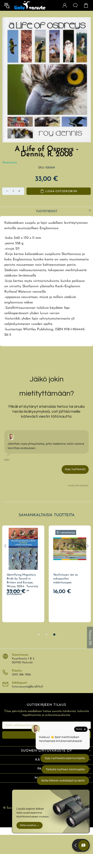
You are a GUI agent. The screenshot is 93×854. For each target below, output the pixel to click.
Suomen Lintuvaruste (30, 5)
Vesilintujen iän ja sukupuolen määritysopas (65, 578)
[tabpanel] (23, 573)
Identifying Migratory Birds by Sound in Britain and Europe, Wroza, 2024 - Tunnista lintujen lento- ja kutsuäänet (22, 584)
